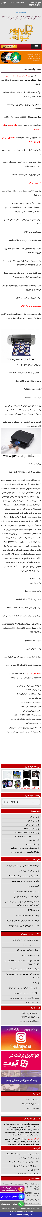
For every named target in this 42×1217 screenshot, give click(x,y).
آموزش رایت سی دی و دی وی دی (26, 992)
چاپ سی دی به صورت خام (29, 870)
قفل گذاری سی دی (32, 840)
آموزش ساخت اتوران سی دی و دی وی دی (23, 987)
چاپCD (36, 982)
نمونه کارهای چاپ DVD (30, 1013)
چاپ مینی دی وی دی (31, 828)
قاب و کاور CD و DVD (32, 1119)
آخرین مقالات (35, 1148)
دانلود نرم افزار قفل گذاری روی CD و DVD (23, 925)
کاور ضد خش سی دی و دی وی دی (26, 896)
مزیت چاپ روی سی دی (30, 945)
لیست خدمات (35, 811)
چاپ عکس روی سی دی (30, 955)
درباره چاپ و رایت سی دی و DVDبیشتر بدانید (22, 865)
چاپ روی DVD (33, 910)
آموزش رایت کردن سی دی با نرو (27, 950)
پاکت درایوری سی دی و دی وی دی (26, 891)
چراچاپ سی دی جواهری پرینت (27, 915)
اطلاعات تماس (34, 1178)
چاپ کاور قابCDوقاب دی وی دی (27, 832)
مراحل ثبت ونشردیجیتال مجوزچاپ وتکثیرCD (22, 920)
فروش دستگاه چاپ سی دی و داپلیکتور (25, 848)
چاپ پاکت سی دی (32, 844)
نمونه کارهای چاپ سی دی (29, 1021)
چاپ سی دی (34, 816)
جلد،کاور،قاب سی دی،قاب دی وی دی (25, 852)
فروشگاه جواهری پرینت (31, 766)
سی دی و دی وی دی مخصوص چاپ (26, 939)
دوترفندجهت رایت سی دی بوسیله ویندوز (24, 969)
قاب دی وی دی (33, 886)
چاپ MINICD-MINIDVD (30, 1017)
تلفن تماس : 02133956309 (21, 1214)
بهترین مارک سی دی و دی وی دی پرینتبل (24, 998)
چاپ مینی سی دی (32, 824)
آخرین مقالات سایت (32, 859)
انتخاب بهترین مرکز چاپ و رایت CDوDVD (24, 876)
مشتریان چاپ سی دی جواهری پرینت (25, 881)
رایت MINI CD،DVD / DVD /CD (27, 836)
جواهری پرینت (21, 12)
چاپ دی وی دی (33, 820)
